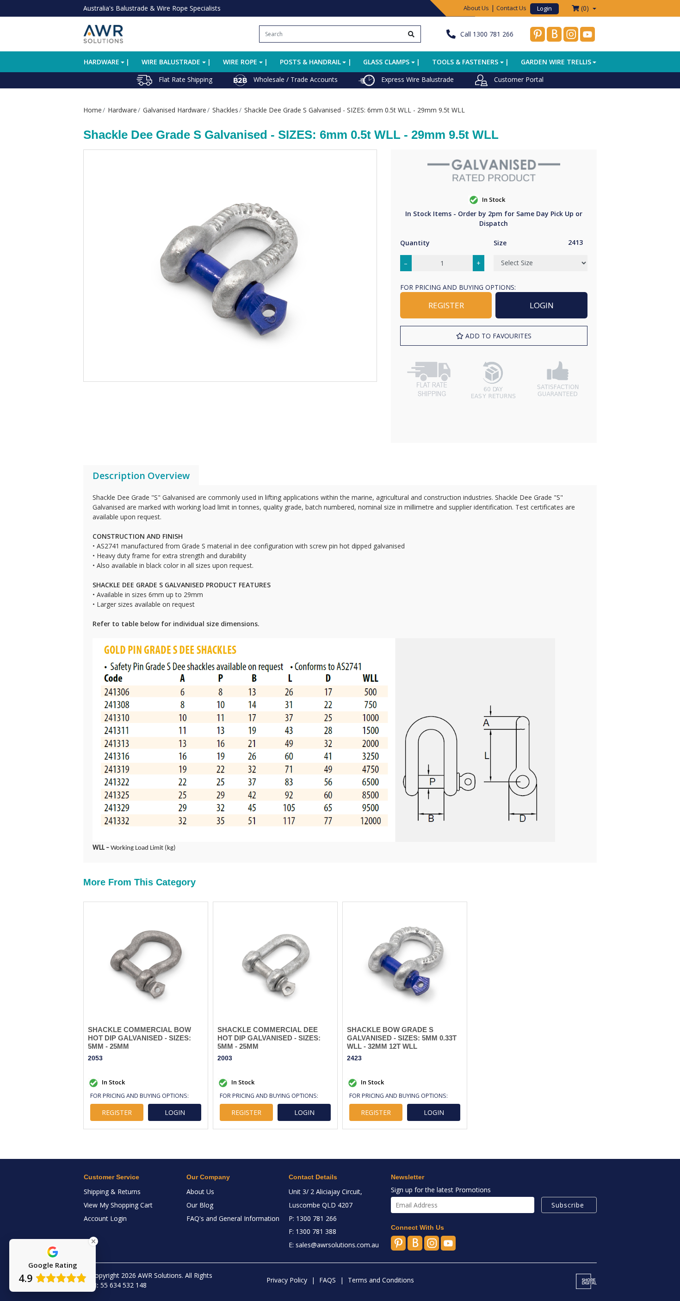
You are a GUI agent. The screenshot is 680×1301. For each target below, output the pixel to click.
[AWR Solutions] (103, 33)
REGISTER (446, 305)
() (585, 8)
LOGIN (542, 305)
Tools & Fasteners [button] (465, 61)
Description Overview (141, 475)
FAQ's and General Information (232, 1218)
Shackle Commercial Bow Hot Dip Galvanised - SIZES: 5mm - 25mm (139, 1038)
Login (544, 8)
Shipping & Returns (112, 1191)
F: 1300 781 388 (312, 1231)
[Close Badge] (93, 1241)
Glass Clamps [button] (386, 61)
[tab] (141, 475)
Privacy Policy (286, 1280)
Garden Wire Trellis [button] (556, 61)
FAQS (327, 1280)
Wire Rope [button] (240, 61)
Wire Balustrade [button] (171, 61)
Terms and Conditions (381, 1280)
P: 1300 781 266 (313, 1218)
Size (500, 242)
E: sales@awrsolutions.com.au (334, 1244)
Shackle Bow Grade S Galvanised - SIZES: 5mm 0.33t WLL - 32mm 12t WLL (402, 1038)
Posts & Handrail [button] (310, 61)
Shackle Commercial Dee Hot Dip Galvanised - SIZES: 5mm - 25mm (269, 1038)
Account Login (105, 1218)
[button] (493, 336)
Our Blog (199, 1205)
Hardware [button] (101, 61)
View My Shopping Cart (118, 1205)
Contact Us (511, 8)
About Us (476, 8)
